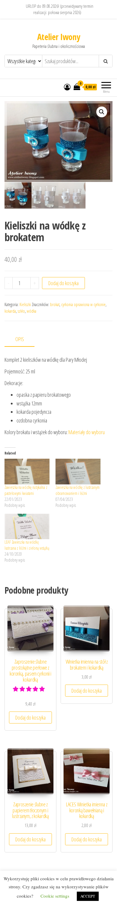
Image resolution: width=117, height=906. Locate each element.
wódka (31, 311)
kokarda (10, 311)
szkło (21, 311)
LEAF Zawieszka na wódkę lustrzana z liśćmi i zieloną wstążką (26, 545)
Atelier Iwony (58, 36)
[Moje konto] (67, 86)
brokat (54, 304)
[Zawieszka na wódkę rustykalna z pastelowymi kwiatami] (27, 471)
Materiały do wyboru (86, 432)
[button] (101, 112)
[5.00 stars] (29, 688)
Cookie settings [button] (54, 896)
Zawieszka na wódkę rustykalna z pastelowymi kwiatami (25, 490)
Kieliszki (25, 304)
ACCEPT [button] (87, 896)
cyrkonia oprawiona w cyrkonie (83, 304)
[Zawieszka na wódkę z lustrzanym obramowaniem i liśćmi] (78, 471)
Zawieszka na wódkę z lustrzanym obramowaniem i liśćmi (77, 490)
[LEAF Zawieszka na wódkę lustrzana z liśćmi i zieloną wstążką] (27, 526)
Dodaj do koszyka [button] (30, 717)
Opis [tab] (19, 339)
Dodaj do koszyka (63, 283)
